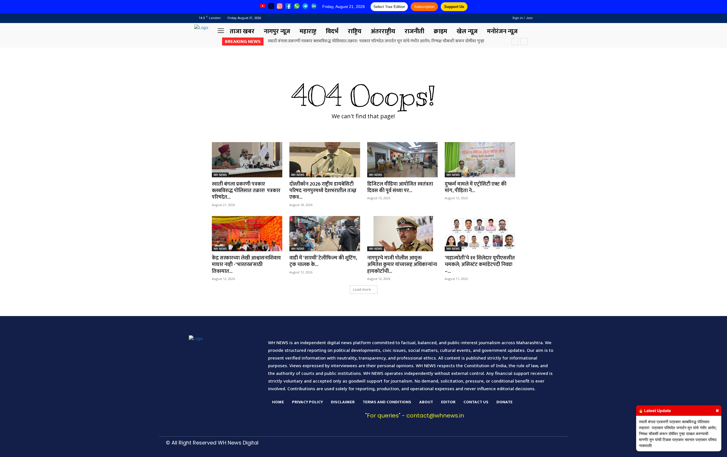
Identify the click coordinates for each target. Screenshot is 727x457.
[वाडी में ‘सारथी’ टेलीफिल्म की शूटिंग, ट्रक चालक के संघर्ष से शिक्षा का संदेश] (324, 233)
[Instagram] (488, 18)
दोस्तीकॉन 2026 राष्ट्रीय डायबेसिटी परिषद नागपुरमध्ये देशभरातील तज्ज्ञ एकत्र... (322, 191)
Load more (362, 289)
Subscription (424, 7)
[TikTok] (460, 447)
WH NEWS (220, 175)
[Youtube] (496, 18)
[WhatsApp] (501, 447)
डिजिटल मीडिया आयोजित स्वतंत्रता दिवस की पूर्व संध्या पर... (400, 187)
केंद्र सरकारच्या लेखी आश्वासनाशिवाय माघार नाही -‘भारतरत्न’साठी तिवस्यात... (246, 265)
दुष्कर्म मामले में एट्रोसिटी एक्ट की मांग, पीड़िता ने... (475, 187)
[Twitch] (474, 447)
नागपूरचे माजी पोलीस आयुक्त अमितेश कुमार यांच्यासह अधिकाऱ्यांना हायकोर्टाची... (402, 265)
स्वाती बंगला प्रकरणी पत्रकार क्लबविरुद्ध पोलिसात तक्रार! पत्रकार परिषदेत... (246, 191)
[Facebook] (481, 18)
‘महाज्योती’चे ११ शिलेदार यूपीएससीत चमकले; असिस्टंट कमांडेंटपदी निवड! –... (480, 265)
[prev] (515, 41)
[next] (524, 41)
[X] (487, 447)
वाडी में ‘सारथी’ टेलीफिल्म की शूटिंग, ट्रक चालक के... (323, 261)
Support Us (454, 7)
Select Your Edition (389, 7)
